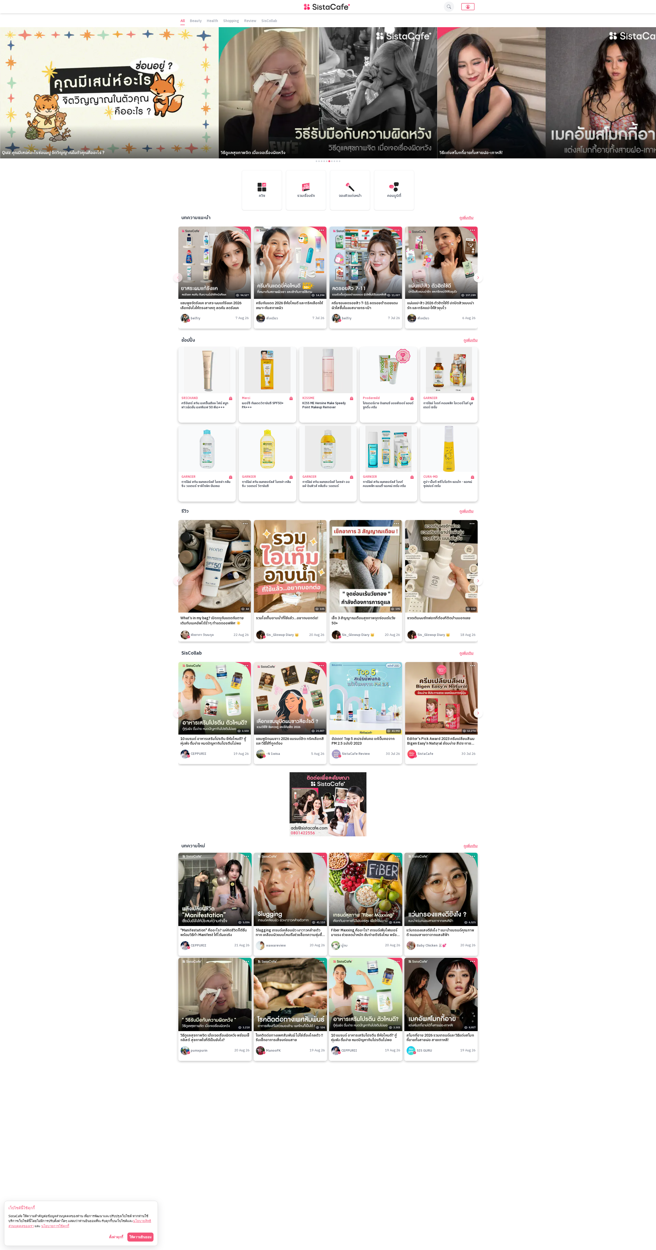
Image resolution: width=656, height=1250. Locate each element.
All (182, 21)
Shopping (231, 21)
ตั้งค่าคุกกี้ (116, 1237)
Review (250, 21)
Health (212, 21)
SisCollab (269, 21)
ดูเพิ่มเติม (466, 217)
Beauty (196, 21)
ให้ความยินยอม (140, 1237)
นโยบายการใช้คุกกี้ (55, 1226)
